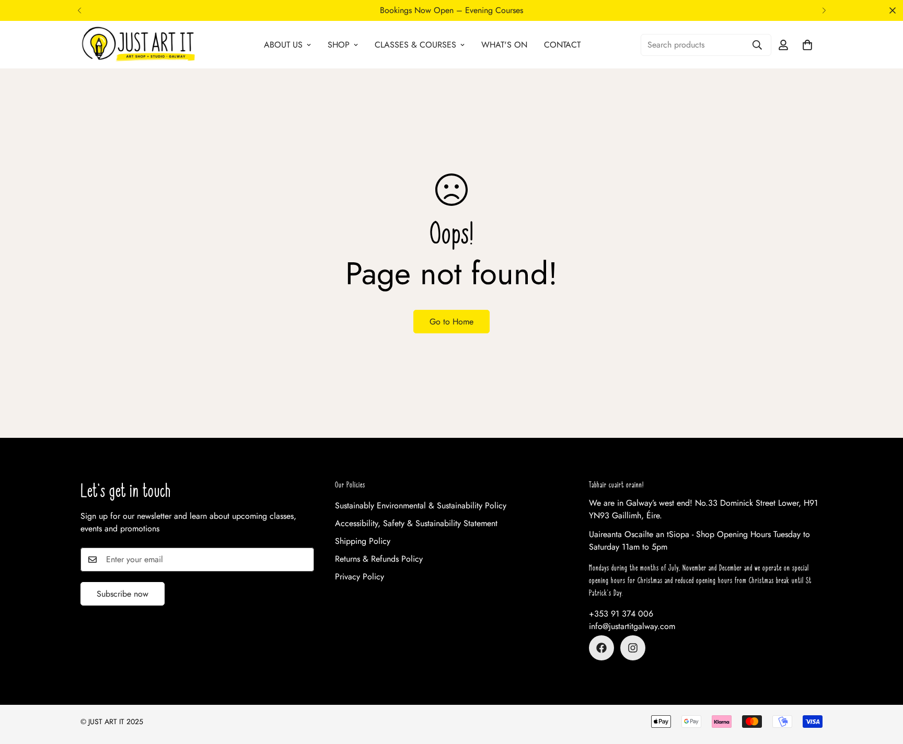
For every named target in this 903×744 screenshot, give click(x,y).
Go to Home (451, 322)
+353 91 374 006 (621, 614)
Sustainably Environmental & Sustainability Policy (420, 505)
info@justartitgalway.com (632, 626)
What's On (504, 45)
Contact (562, 45)
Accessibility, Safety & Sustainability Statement (416, 523)
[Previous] (79, 10)
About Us (283, 45)
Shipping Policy (362, 541)
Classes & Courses (415, 45)
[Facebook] (601, 647)
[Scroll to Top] (883, 687)
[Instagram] (632, 647)
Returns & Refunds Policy (379, 559)
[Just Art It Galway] (137, 44)
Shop (339, 45)
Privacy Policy (359, 577)
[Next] (824, 10)
